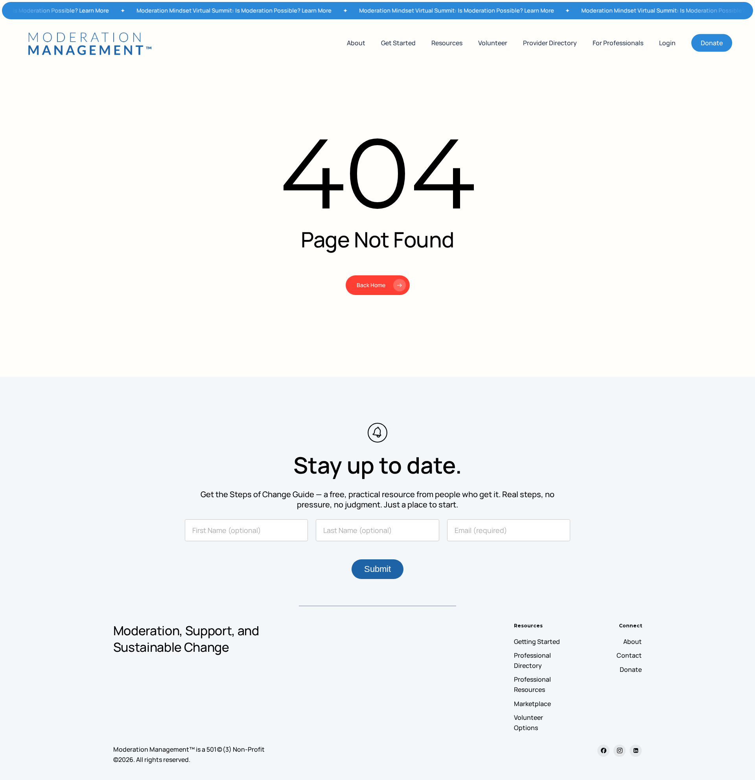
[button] (537, 642)
